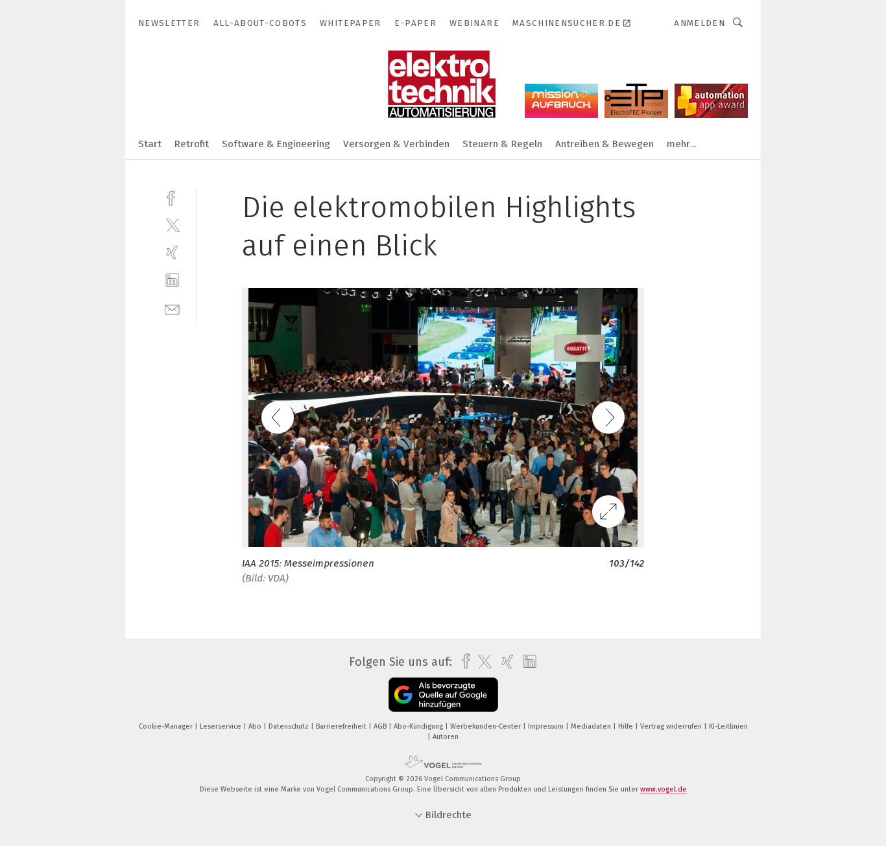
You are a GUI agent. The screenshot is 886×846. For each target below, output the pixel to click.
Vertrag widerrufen (672, 726)
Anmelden (699, 23)
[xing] (172, 252)
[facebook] (172, 197)
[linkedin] (172, 280)
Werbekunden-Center (486, 726)
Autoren (446, 737)
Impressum (547, 726)
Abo (255, 726)
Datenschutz (290, 726)
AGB (381, 726)
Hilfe (626, 726)
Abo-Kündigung (419, 726)
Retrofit (191, 144)
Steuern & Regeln (502, 144)
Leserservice (221, 726)
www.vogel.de (663, 789)
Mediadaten (592, 726)
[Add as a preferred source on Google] (443, 694)
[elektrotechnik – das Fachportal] (150, 143)
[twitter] (172, 225)
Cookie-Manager (167, 726)
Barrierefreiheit (342, 726)
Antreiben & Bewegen (604, 144)
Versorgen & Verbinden (396, 144)
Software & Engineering (276, 144)
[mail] (172, 308)
